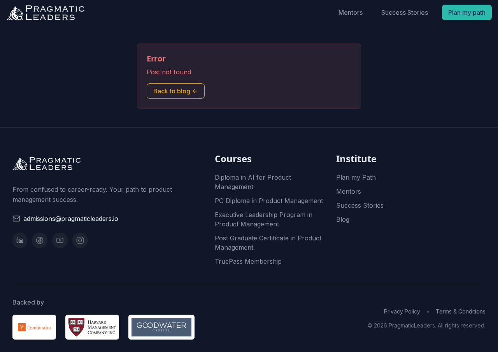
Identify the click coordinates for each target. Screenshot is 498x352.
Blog (342, 219)
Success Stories (404, 12)
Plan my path (467, 12)
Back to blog (171, 91)
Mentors (350, 12)
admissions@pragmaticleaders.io (70, 218)
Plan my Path (356, 177)
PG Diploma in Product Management (269, 201)
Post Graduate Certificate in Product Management (268, 242)
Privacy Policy (402, 311)
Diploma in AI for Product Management (253, 182)
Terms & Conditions (461, 311)
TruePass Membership (248, 261)
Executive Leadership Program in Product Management (263, 219)
